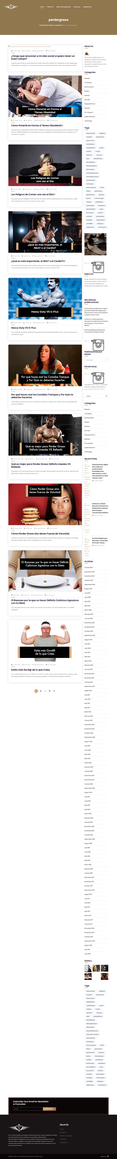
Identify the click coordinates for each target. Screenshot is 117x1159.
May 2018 (87, 856)
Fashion (86, 91)
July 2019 (87, 797)
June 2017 (87, 903)
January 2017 (88, 924)
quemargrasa (100, 216)
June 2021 (87, 699)
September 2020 (89, 737)
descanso (99, 155)
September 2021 (89, 686)
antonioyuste (100, 137)
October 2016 (88, 937)
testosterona (102, 227)
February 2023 (88, 614)
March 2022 (87, 661)
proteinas (89, 216)
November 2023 (89, 576)
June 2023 (87, 597)
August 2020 (88, 741)
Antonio (28, 51)
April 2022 (87, 657)
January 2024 (88, 567)
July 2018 (87, 848)
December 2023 (89, 572)
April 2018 (87, 860)
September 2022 (89, 635)
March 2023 (88, 610)
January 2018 (88, 873)
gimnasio (101, 194)
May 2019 (87, 805)
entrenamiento (90, 180)
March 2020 (88, 763)
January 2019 (88, 822)
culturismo (89, 155)
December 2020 (89, 724)
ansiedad (89, 137)
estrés (102, 187)
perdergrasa (99, 202)
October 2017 (88, 886)
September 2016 (89, 941)
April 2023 (87, 606)
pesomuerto (90, 213)
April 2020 (87, 758)
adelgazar (102, 133)
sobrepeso (100, 223)
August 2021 (88, 690)
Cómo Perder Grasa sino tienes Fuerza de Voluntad (40, 533)
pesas (101, 209)
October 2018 (88, 835)
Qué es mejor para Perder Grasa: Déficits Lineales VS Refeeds (40, 465)
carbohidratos (90, 144)
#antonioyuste (90, 133)
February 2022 (88, 665)
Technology (88, 121)
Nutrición (87, 108)
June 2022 (87, 648)
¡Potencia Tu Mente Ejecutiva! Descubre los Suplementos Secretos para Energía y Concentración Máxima (96, 322)
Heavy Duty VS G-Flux (23, 327)
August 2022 (88, 640)
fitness (88, 191)
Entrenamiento (89, 87)
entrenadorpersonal (92, 173)
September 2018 (89, 839)
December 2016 (89, 928)
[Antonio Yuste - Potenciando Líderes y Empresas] (11, 7)
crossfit (97, 151)
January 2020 (88, 771)
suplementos (90, 227)
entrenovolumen (91, 187)
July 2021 (87, 695)
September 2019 (89, 788)
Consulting (87, 82)
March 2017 (87, 915)
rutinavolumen (100, 220)
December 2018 (89, 826)
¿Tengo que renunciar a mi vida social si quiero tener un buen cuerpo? (43, 57)
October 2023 (88, 580)
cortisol (101, 148)
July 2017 (87, 898)
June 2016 (87, 954)
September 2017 (89, 890)
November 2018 (89, 831)
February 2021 (88, 716)
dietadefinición (90, 162)
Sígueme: (103, 1156)
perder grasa (90, 205)
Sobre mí (50, 7)
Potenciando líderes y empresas (50, 25)
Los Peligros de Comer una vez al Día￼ (33, 194)
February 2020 (88, 767)
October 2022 (88, 631)
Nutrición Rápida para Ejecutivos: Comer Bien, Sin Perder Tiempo (94, 331)
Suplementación (89, 116)
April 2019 (87, 809)
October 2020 (88, 733)
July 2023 (87, 593)
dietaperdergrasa (91, 166)
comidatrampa (90, 148)
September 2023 (89, 584)
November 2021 (89, 678)
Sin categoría (88, 112)
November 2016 (89, 932)
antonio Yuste (90, 140)
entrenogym (90, 184)
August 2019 (88, 792)
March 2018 (87, 865)
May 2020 (87, 754)
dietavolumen (90, 169)
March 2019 (87, 814)
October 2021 (88, 682)
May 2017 (87, 907)
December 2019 (89, 775)
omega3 (88, 202)
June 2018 (87, 852)
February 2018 (88, 869)
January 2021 (88, 720)
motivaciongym (99, 198)
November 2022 (89, 627)
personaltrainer (90, 209)
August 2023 (88, 589)
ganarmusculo (90, 194)
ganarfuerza (98, 191)
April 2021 (87, 707)
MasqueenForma (39, 51)
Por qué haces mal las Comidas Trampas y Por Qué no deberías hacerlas (42, 396)
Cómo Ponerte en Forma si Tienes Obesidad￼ (37, 125)
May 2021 (87, 703)
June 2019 (87, 801)
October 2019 (88, 784)
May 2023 (87, 601)
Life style (87, 99)
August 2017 (88, 894)
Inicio (42, 7)
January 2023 (88, 618)
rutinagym (89, 220)
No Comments (52, 51)
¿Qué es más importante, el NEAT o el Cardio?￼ (38, 261)
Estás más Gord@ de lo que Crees (30, 669)
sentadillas (89, 223)
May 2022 (87, 652)
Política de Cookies (98, 389)
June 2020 (87, 750)
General (87, 95)
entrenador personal (92, 176)
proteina (100, 213)
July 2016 (87, 949)
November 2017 (89, 881)
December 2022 (89, 623)
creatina (88, 151)
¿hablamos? (87, 7)
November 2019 (89, 780)
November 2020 (89, 729)
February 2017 (88, 920)
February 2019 (88, 818)
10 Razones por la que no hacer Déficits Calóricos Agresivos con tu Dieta (45, 602)
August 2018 (88, 843)
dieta (87, 158)
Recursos (77, 7)
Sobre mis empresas (63, 7)
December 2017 (89, 877)
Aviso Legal (88, 389)
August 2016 (88, 945)
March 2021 (87, 712)
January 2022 (88, 669)
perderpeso (101, 205)
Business (87, 78)
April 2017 (87, 911)
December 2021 (89, 674)
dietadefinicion (98, 158)
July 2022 (87, 644)
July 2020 (87, 746)
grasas (88, 198)
